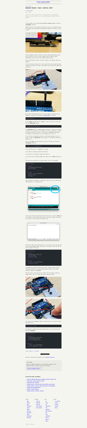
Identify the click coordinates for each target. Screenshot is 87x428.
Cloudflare (48, 406)
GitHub (56, 402)
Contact (56, 404)
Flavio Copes (30, 10)
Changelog (29, 406)
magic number (47, 115)
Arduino (29, 6)
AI (46, 401)
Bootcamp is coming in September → (43, 1)
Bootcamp (38, 402)
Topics (28, 407)
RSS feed (29, 417)
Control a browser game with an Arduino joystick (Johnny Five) (41, 379)
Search (28, 402)
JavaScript (48, 415)
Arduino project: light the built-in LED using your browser (41, 384)
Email (56, 407)
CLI (46, 404)
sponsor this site (50, 357)
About (28, 414)
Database (47, 409)
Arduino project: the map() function (35, 390)
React (47, 420)
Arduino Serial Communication (33, 387)
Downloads (29, 412)
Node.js (47, 419)
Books (28, 409)
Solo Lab (38, 404)
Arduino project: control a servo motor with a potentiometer (41, 385)
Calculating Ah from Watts (33, 382)
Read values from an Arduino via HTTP (35, 380)
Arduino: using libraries (33, 389)
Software (29, 411)
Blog (28, 401)
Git (46, 412)
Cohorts (38, 401)
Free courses (39, 407)
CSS (46, 407)
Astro (47, 402)
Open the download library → (34, 368)
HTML (47, 414)
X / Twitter (57, 401)
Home (26, 6)
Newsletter (29, 415)
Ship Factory (39, 406)
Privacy (56, 406)
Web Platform (48, 411)
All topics (36, 351)
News (28, 404)
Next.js (47, 417)
